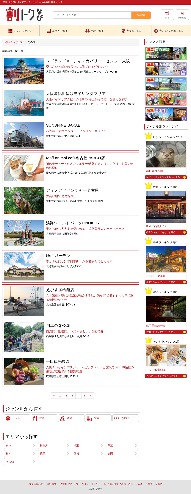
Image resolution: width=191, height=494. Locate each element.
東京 (8, 445)
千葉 (110, 445)
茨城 (76, 453)
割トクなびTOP (14, 42)
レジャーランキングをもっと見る (163, 177)
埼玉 (76, 445)
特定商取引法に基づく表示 (118, 484)
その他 (10, 461)
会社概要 (52, 484)
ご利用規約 (66, 484)
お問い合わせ (36, 484)
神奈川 (44, 445)
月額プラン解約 (153, 484)
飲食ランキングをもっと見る (160, 232)
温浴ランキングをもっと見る (160, 282)
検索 (142, 15)
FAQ (139, 484)
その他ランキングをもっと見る (162, 376)
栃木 (8, 453)
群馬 (42, 453)
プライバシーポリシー (88, 484)
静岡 (110, 453)
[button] (20, 30)
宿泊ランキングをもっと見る (160, 332)
